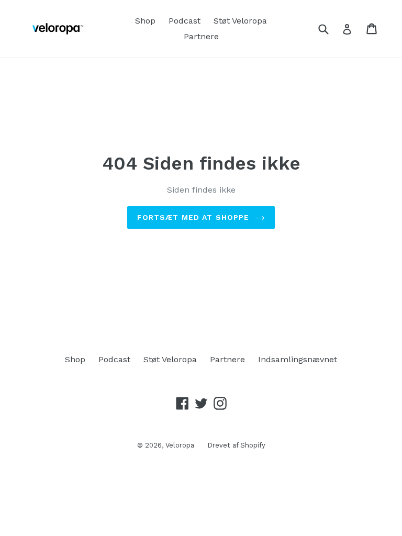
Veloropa (179, 445)
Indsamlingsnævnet (297, 359)
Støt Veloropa (240, 21)
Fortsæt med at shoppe (193, 217)
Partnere (201, 36)
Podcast (184, 21)
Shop (145, 21)
